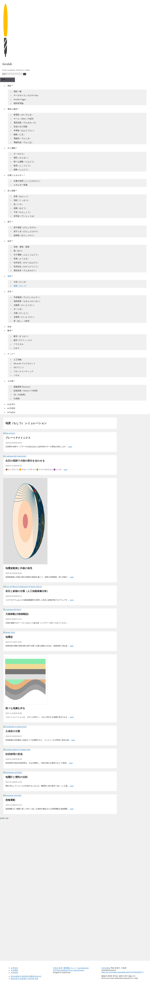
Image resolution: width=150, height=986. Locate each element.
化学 (9, 241)
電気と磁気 (12, 109)
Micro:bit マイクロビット (24, 363)
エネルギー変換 (20, 185)
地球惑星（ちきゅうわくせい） (27, 301)
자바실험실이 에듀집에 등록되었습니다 (26, 976)
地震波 (9, 637)
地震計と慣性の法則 (16, 777)
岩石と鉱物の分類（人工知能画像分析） (27, 591)
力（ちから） (19, 154)
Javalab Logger (20, 99)
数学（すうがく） (21, 336)
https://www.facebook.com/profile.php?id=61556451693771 (122, 972)
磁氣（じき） (19, 134)
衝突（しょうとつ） (22, 166)
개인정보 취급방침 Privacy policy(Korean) (68, 970)
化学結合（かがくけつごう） (26, 266)
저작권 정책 (57, 968)
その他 (10, 381)
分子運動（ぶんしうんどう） (26, 255)
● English (11, 412)
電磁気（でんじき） (22, 138)
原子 (9, 222)
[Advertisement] (16, 855)
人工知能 (18, 359)
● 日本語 (11, 408)
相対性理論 (18, 103)
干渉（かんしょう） (22, 212)
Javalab (7, 64)
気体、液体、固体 (21, 247)
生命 (9, 327)
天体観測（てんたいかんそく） (27, 297)
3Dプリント (19, 367)
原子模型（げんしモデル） (25, 227)
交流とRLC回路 (20, 126)
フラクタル (18, 344)
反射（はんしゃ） (21, 196)
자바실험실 (105, 968)
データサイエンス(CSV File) (26, 95)
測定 (9, 86)
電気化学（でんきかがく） (25, 270)
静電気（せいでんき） (23, 115)
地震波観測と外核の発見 (18, 568)
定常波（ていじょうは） (24, 216)
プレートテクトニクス (18, 437)
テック (10, 354)
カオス (17, 348)
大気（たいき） (20, 282)
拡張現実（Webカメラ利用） (26, 391)
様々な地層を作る (15, 708)
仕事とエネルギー (15, 175)
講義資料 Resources (22, 387)
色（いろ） (18, 204)
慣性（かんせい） (21, 158)
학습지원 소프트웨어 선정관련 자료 (24, 979)
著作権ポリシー (69, 968)
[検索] (24, 74)
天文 (9, 291)
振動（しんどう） (21, 169)
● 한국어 (11, 404)
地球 (9, 276)
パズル (17, 375)
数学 (9, 331)
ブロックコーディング (23, 371)
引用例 (17, 399)
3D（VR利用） (20, 395)
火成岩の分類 (12, 731)
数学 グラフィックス (23, 340)
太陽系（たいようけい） (24, 305)
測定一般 (18, 91)
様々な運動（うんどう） (24, 162)
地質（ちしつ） (20, 286)
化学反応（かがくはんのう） (26, 263)
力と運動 (11, 148)
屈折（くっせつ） (21, 200)
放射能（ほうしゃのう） (24, 235)
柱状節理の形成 (14, 754)
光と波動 (11, 191)
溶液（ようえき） (21, 259)
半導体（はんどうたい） (24, 130)
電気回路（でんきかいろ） (25, 123)
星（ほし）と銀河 (21, 321)
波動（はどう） (20, 208)
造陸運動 (10, 800)
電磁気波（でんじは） (23, 142)
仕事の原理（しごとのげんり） (27, 181)
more (70, 447)
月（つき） (18, 309)
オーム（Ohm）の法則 (23, 119)
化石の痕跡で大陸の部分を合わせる (25, 460)
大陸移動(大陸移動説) (17, 614)
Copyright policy (83, 968)
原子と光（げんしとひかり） (26, 231)
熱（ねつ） (18, 251)
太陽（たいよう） (21, 313)
